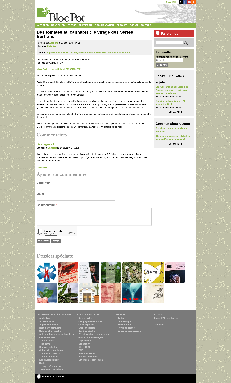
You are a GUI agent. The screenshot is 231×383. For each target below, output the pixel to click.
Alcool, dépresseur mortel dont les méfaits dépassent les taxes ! (173, 137)
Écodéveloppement (49, 359)
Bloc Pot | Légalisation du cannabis (61, 13)
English (171, 2)
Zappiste (53, 42)
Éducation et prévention (90, 359)
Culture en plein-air (50, 353)
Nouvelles (58, 25)
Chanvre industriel (48, 346)
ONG (80, 350)
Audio (121, 318)
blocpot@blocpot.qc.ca (166, 318)
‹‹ (166, 111)
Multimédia (85, 25)
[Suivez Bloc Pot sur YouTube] (189, 3)
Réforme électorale (88, 356)
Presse (71, 25)
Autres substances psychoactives (56, 334)
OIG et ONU (84, 346)
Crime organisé (86, 324)
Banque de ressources (129, 330)
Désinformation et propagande (93, 334)
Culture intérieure (49, 356)
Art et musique (46, 321)
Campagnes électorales (90, 321)
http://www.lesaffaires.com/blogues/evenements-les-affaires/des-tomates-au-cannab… (90, 52)
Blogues (122, 25)
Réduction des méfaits (52, 369)
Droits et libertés (86, 327)
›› (184, 111)
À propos (43, 25)
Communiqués (125, 321)
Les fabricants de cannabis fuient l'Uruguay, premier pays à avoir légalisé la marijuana (172, 90)
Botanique (52, 45)
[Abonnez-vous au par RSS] (193, 3)
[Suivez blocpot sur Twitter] (181, 3)
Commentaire (47, 205)
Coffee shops (47, 340)
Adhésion (159, 324)
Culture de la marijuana (51, 350)
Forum (134, 25)
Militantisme (84, 343)
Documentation (104, 25)
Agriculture (45, 318)
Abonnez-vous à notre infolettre (172, 56)
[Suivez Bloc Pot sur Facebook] (185, 3)
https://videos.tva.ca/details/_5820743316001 (59, 69)
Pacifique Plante (86, 353)
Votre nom (44, 183)
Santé (42, 362)
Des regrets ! (45, 144)
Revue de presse (126, 327)
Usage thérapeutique (51, 366)
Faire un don (170, 33)
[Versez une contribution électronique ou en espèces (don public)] (158, 34)
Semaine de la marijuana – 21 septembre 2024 (170, 102)
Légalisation (84, 340)
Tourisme (45, 343)
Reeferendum (124, 324)
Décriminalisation (87, 330)
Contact (145, 25)
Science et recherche (50, 330)
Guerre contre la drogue (90, 337)
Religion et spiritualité (50, 327)
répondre (42, 166)
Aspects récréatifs (48, 324)
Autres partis (85, 318)
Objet (40, 194)
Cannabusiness (47, 337)
